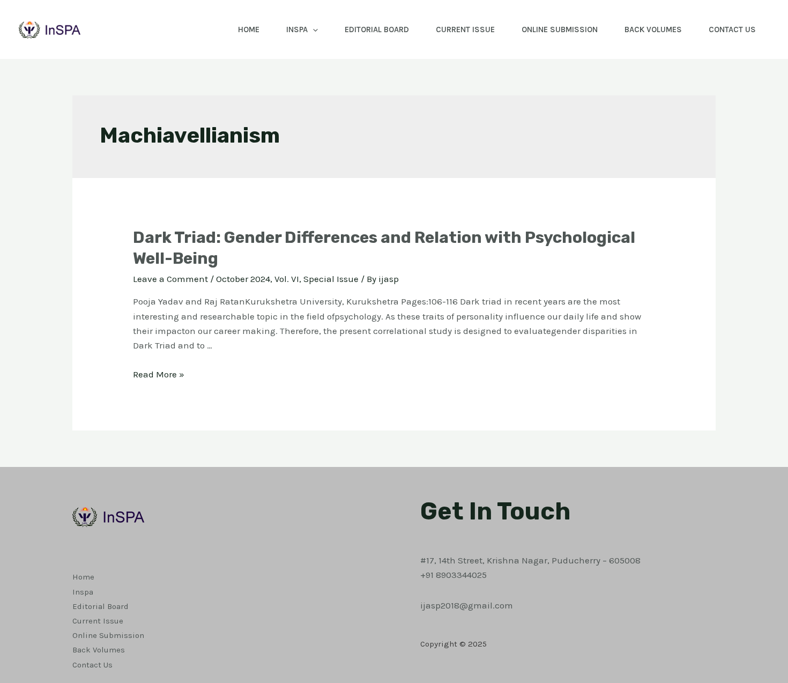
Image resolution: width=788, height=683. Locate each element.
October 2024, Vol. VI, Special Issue (287, 278)
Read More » (158, 374)
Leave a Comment (170, 278)
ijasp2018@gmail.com (466, 605)
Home (248, 29)
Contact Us (732, 29)
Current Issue (465, 29)
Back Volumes (653, 29)
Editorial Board (377, 29)
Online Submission (560, 29)
